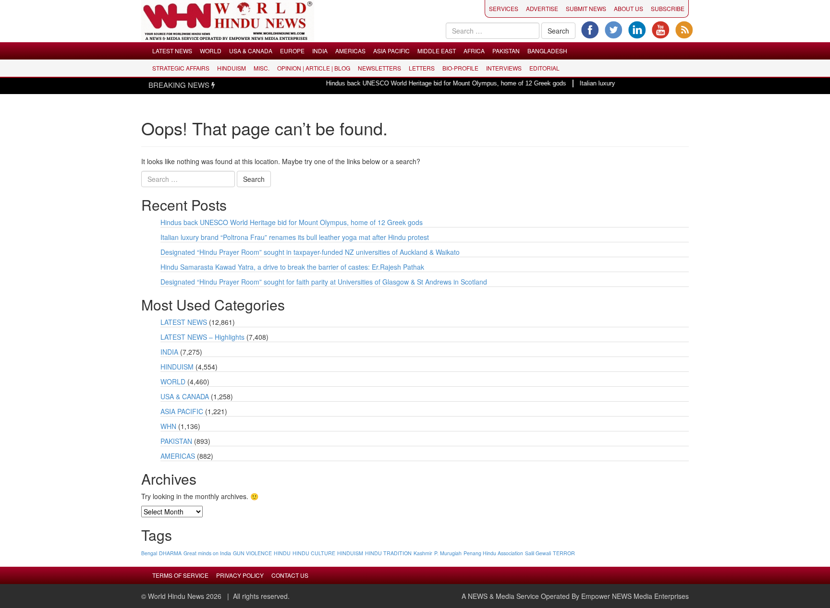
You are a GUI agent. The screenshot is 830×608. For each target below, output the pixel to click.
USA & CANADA (250, 51)
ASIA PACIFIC (391, 51)
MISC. (261, 68)
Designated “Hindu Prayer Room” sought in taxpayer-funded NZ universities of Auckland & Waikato (310, 252)
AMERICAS (350, 51)
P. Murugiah (448, 553)
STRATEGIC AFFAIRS (180, 68)
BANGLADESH (547, 51)
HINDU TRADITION (388, 553)
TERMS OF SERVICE (180, 575)
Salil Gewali (538, 553)
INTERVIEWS (504, 68)
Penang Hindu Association (493, 553)
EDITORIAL (544, 68)
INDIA (320, 51)
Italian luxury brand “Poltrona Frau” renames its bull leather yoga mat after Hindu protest (294, 237)
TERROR (564, 553)
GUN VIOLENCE (252, 553)
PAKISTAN (506, 51)
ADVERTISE (542, 8)
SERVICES (503, 8)
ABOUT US (628, 8)
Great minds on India (207, 553)
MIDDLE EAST (436, 51)
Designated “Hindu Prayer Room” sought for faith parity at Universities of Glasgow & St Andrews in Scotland (323, 281)
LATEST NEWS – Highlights (202, 337)
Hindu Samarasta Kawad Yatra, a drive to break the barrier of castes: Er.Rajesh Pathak (292, 267)
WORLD (210, 51)
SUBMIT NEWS (586, 8)
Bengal (149, 553)
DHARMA (170, 553)
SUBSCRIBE (667, 8)
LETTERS (422, 68)
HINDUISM (231, 68)
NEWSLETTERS (379, 68)
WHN (168, 426)
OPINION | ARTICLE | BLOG (313, 68)
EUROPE (292, 51)
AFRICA (474, 51)
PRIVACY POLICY (240, 575)
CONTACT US (289, 575)
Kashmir (423, 553)
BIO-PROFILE (460, 68)
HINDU (282, 553)
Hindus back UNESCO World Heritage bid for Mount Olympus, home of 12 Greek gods (435, 83)
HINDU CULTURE (314, 553)
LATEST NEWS (172, 51)
